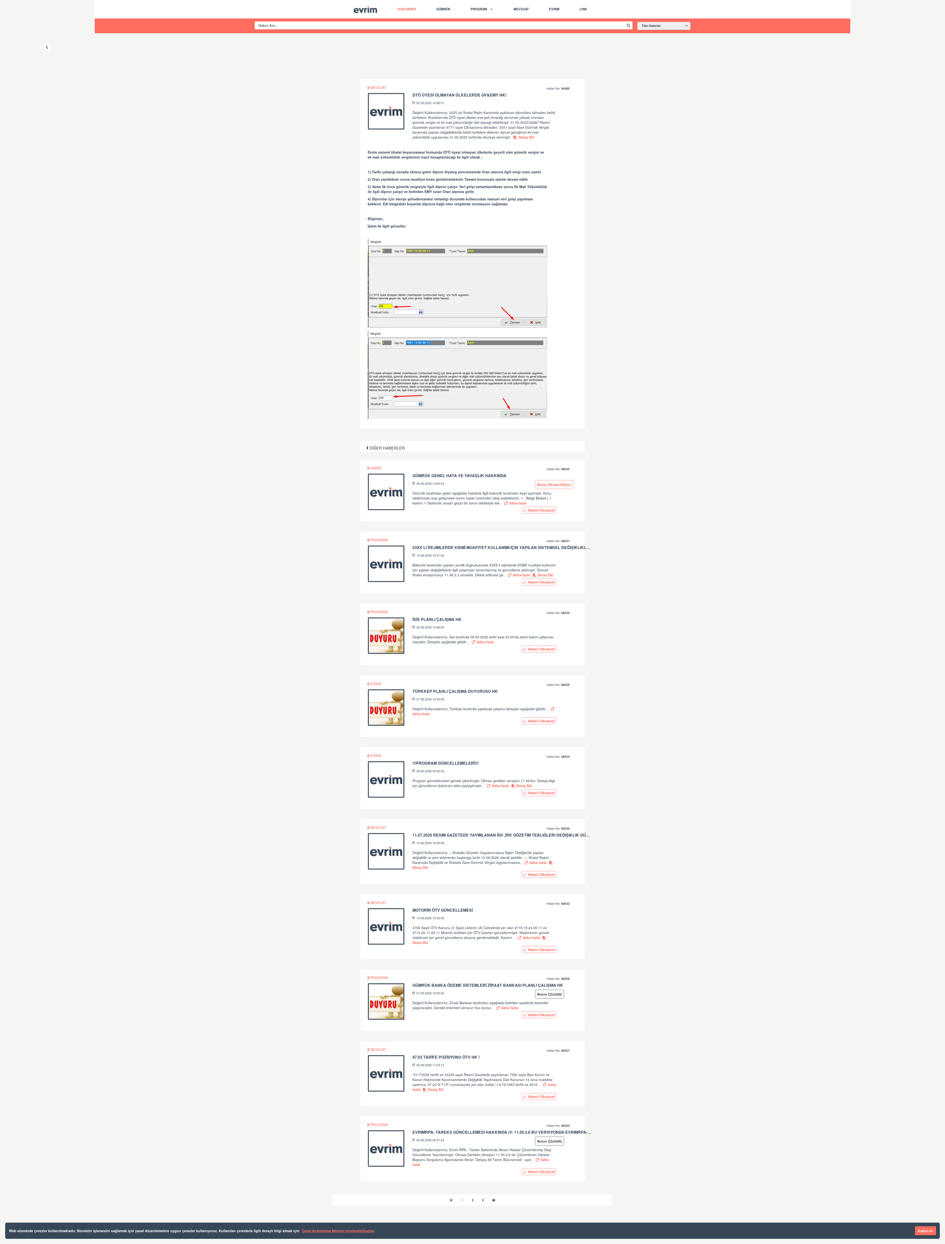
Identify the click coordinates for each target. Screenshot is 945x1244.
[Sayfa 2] (494, 1200)
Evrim (554, 9)
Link (583, 9)
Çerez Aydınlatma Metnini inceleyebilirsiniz (338, 1230)
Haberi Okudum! (541, 510)
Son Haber (406, 9)
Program (479, 9)
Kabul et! (925, 1230)
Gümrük (443, 9)
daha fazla (517, 503)
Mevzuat (521, 9)
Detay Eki (526, 137)
